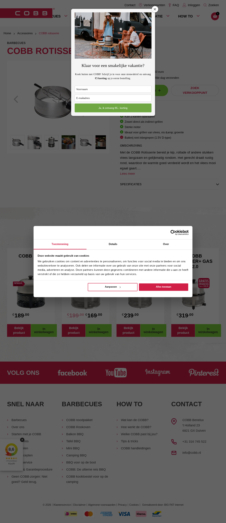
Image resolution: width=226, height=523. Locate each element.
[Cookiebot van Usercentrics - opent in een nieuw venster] (173, 232)
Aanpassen (111, 287)
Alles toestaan (163, 287)
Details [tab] (113, 244)
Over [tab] (166, 244)
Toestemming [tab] (60, 244)
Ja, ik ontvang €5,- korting (113, 108)
